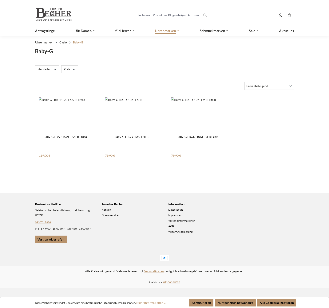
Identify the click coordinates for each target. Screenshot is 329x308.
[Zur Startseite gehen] (50, 15)
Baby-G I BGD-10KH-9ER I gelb (197, 136)
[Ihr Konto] (280, 15)
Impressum (174, 215)
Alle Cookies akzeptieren (277, 302)
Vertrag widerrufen (51, 239)
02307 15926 (43, 222)
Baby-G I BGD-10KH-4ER (131, 136)
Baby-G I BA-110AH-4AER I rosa (65, 136)
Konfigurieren (201, 302)
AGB (171, 226)
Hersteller (44, 69)
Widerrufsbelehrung (180, 231)
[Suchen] (205, 15)
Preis (67, 69)
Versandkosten (154, 271)
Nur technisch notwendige (235, 302)
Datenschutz (175, 209)
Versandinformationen (181, 220)
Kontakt (106, 209)
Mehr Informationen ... (150, 302)
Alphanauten (171, 282)
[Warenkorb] (289, 15)
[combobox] (168, 15)
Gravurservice (110, 215)
